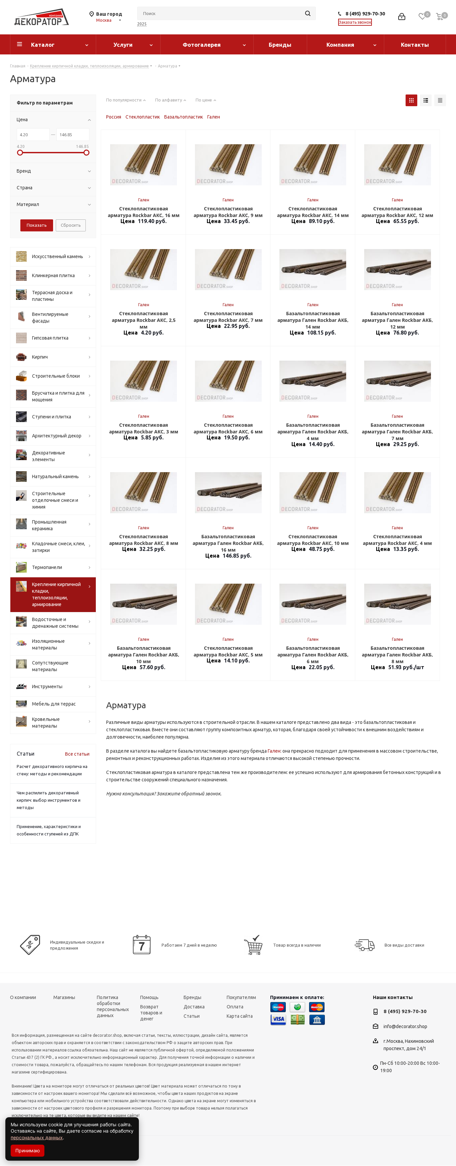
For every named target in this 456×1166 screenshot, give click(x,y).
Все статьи (77, 754)
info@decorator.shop (405, 1026)
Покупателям (241, 997)
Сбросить (71, 225)
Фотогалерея (202, 44)
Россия (113, 117)
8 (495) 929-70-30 (365, 13)
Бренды (280, 44)
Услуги (123, 44)
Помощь (149, 997)
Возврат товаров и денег (151, 1012)
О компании (23, 997)
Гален (213, 117)
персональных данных (37, 1137)
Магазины (64, 997)
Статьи (192, 1016)
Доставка (194, 1006)
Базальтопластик (183, 117)
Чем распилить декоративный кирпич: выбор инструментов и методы (48, 800)
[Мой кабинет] (401, 17)
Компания (340, 44)
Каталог (42, 44)
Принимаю (27, 1150)
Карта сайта (240, 1016)
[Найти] (308, 13)
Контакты (415, 44)
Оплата (235, 1006)
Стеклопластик (143, 117)
